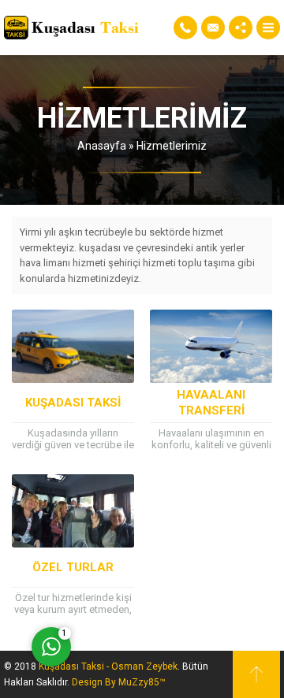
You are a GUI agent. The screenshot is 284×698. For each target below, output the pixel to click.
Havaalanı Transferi (211, 403)
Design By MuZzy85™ (119, 682)
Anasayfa (101, 145)
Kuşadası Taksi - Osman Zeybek (108, 666)
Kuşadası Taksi (73, 402)
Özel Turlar (73, 567)
